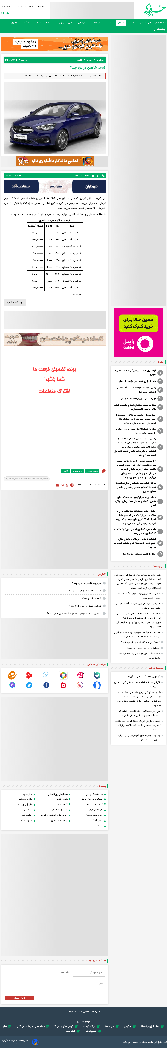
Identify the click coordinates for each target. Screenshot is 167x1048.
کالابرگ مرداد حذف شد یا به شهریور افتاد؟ (140, 642)
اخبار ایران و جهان (95, 804)
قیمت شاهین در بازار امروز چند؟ (85, 591)
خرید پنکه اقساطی (59, 809)
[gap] (12, 689)
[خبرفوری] (150, 10)
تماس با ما (84, 1012)
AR (43, 7)
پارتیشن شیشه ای (59, 820)
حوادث (97, 23)
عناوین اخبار (145, 23)
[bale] (97, 679)
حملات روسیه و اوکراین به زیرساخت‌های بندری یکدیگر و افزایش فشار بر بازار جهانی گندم (135, 501)
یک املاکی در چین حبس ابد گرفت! (143, 648)
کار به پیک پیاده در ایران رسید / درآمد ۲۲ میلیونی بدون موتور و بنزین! (137, 606)
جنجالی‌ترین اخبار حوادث (92, 799)
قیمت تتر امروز (95, 809)
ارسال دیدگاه (19, 998)
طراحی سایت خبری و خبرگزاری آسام (15, 1042)
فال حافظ (109, 1026)
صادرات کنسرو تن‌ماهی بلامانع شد (139, 554)
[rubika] (63, 679)
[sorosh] (97, 689)
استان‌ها (49, 23)
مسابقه (72, 1012)
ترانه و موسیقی (25, 799)
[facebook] (57, 485)
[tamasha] (29, 679)
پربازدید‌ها (158, 566)
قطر (5, 1026)
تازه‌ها (160, 362)
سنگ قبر (28, 809)
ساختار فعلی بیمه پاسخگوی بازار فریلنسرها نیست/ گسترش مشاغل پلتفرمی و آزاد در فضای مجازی (135, 487)
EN (39, 7)
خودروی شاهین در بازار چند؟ (86, 583)
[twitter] (67, 485)
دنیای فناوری (62, 804)
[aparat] (80, 679)
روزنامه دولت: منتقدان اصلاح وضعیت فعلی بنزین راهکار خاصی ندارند (135, 407)
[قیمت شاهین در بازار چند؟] (72, 485)
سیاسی (133, 23)
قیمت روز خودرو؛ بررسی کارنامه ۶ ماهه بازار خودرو (135, 372)
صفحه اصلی (160, 23)
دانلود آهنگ (97, 820)
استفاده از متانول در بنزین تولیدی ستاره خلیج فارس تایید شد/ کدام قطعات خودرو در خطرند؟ (135, 543)
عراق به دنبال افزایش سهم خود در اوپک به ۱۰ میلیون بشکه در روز (135, 431)
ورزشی (61, 23)
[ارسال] (93, 176)
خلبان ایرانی (91, 1031)
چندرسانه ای (160, 29)
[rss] (7, 12)
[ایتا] (12, 679)
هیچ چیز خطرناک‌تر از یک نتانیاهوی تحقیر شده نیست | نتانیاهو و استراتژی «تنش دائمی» (139, 713)
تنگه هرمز (70, 1031)
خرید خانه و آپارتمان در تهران (54, 815)
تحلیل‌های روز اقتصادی (58, 794)
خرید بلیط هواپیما (94, 815)
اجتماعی (109, 23)
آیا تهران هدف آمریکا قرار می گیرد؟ (143, 676)
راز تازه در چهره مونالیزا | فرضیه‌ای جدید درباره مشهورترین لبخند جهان (139, 738)
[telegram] (46, 679)
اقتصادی (121, 23)
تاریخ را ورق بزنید (24, 804)
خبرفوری (135, 1042)
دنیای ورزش (62, 799)
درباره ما (96, 1012)
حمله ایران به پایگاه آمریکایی (30, 1026)
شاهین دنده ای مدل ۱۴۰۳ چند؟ (85, 606)
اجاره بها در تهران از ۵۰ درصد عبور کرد (138, 398)
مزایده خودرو (26, 815)
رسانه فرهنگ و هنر (94, 794)
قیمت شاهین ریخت (91, 598)
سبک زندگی (84, 23)
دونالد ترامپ (89, 1026)
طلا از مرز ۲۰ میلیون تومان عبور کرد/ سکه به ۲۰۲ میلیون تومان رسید (135, 531)
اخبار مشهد (27, 794)
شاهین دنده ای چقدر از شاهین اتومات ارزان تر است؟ (74, 613)
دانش (71, 23)
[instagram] (80, 689)
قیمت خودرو (92, 471)
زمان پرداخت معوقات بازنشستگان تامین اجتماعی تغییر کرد (136, 390)
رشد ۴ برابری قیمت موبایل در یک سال (137, 381)
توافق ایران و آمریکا (63, 1026)
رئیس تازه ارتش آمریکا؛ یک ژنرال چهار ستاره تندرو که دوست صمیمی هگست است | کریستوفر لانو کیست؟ (137, 725)
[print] (98, 175)
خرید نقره (98, 826)
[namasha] (63, 689)
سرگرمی (26, 23)
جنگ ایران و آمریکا (150, 1026)
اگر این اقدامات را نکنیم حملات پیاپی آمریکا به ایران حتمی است (136, 685)
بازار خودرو (77, 471)
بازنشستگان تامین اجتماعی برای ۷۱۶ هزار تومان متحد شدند (138, 656)
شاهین (65, 471)
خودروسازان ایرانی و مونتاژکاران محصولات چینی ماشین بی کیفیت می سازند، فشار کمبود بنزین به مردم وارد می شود (136, 419)
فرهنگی (37, 23)
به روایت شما (11, 23)
